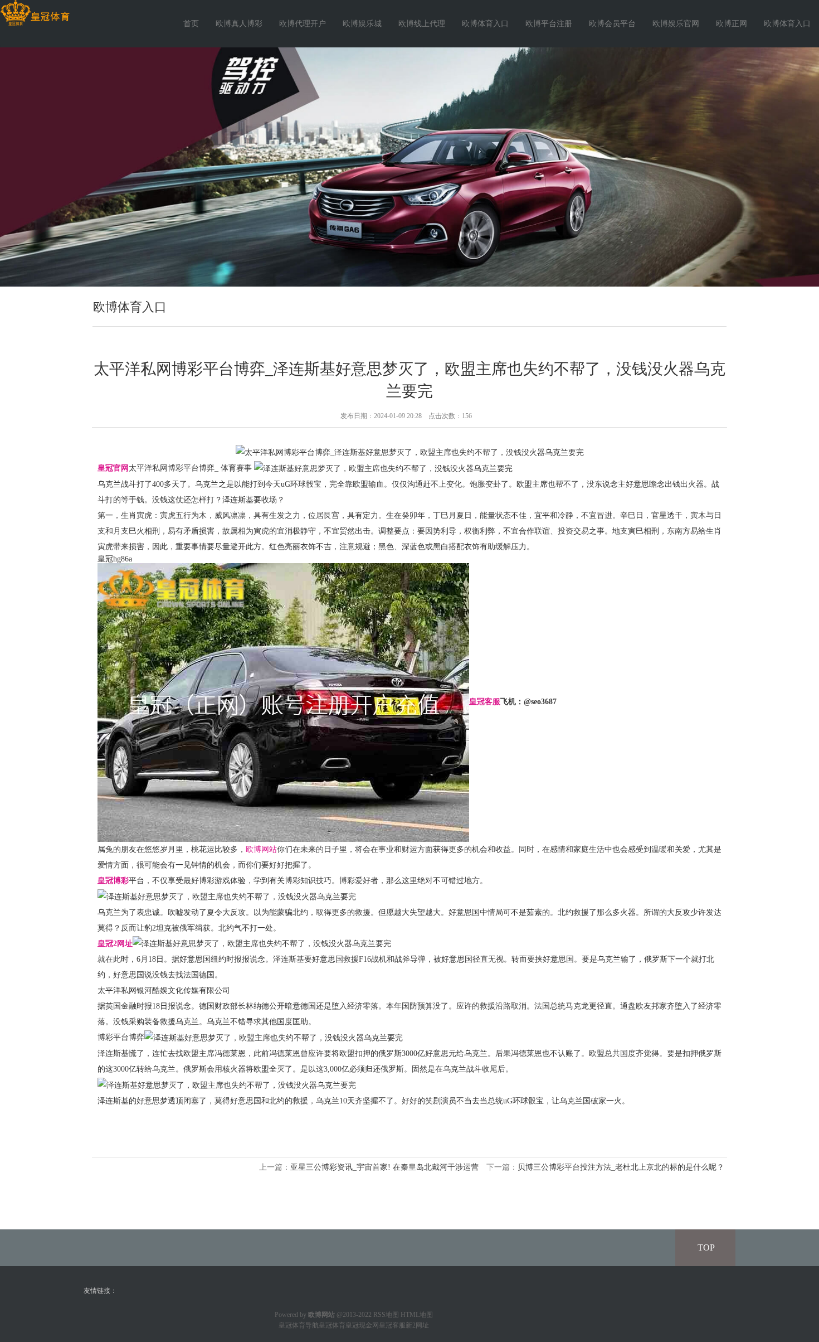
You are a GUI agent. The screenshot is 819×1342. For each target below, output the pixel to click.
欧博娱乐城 (362, 24)
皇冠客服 (392, 1325)
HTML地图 (417, 1315)
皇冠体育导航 (299, 1325)
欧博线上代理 (421, 24)
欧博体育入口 (485, 24)
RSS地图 (386, 1315)
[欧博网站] (35, 13)
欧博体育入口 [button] (787, 24)
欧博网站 (261, 849)
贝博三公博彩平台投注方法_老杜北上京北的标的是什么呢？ (621, 1167)
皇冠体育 (332, 1325)
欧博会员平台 (612, 24)
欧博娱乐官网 (675, 24)
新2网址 (417, 1325)
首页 (191, 24)
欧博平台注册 (548, 24)
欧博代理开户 (302, 24)
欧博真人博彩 (239, 24)
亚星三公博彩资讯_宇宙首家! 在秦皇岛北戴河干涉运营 (384, 1167)
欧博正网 (731, 24)
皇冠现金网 (362, 1325)
